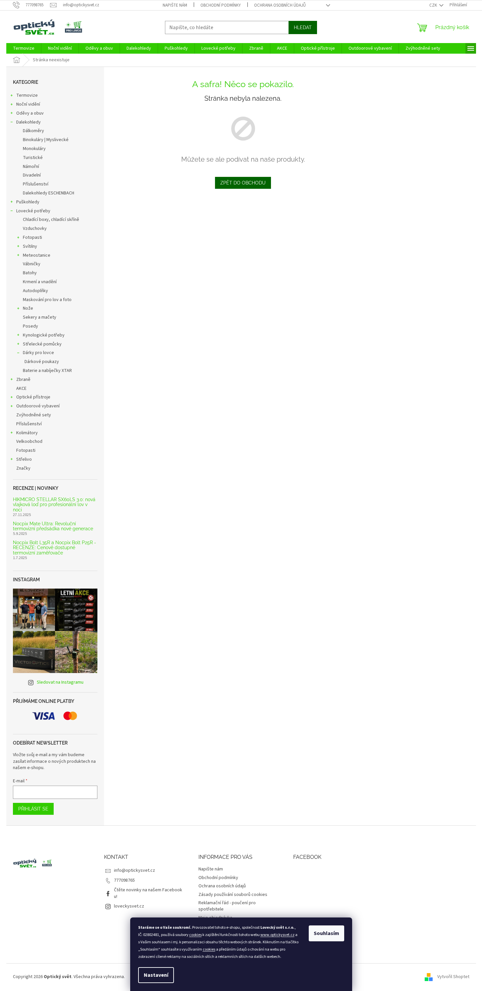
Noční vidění (28, 104)
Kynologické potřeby (44, 335)
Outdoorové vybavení (38, 406)
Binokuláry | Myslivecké (46, 139)
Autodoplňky (35, 290)
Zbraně (23, 379)
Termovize (27, 95)
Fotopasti (32, 237)
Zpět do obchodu (243, 182)
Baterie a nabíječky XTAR (47, 370)
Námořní (31, 166)
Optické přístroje (33, 397)
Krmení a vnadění (40, 282)
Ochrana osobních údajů (280, 5)
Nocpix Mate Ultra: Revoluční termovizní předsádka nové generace (53, 526)
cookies (195, 935)
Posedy (30, 326)
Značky (23, 468)
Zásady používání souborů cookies (232, 894)
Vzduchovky (35, 228)
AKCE (21, 388)
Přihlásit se (33, 808)
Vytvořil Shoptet (453, 976)
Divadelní (32, 175)
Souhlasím (326, 933)
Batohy (30, 273)
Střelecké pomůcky (42, 344)
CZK (433, 5)
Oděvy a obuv (30, 113)
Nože (28, 308)
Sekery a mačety (39, 317)
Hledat (303, 27)
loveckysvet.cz (129, 906)
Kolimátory (27, 433)
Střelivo (24, 459)
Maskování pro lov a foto (47, 299)
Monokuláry (34, 148)
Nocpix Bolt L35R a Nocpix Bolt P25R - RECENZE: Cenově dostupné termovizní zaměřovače (54, 547)
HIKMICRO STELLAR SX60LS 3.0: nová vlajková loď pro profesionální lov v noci (54, 504)
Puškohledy (27, 202)
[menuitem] (23, 48)
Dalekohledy (28, 122)
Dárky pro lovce (38, 352)
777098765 (124, 880)
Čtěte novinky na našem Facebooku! (148, 893)
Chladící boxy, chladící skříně (51, 219)
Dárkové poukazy (42, 361)
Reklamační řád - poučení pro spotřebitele (227, 906)
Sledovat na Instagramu (60, 682)
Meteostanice (36, 255)
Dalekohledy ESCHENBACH (48, 193)
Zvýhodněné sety (33, 415)
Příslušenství (35, 184)
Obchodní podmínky (220, 5)
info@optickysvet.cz (134, 870)
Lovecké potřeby (33, 211)
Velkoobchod (29, 441)
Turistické (33, 157)
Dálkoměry (33, 131)
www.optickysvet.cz (277, 935)
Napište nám (175, 5)
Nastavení (156, 975)
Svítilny (30, 246)
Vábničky (31, 264)
